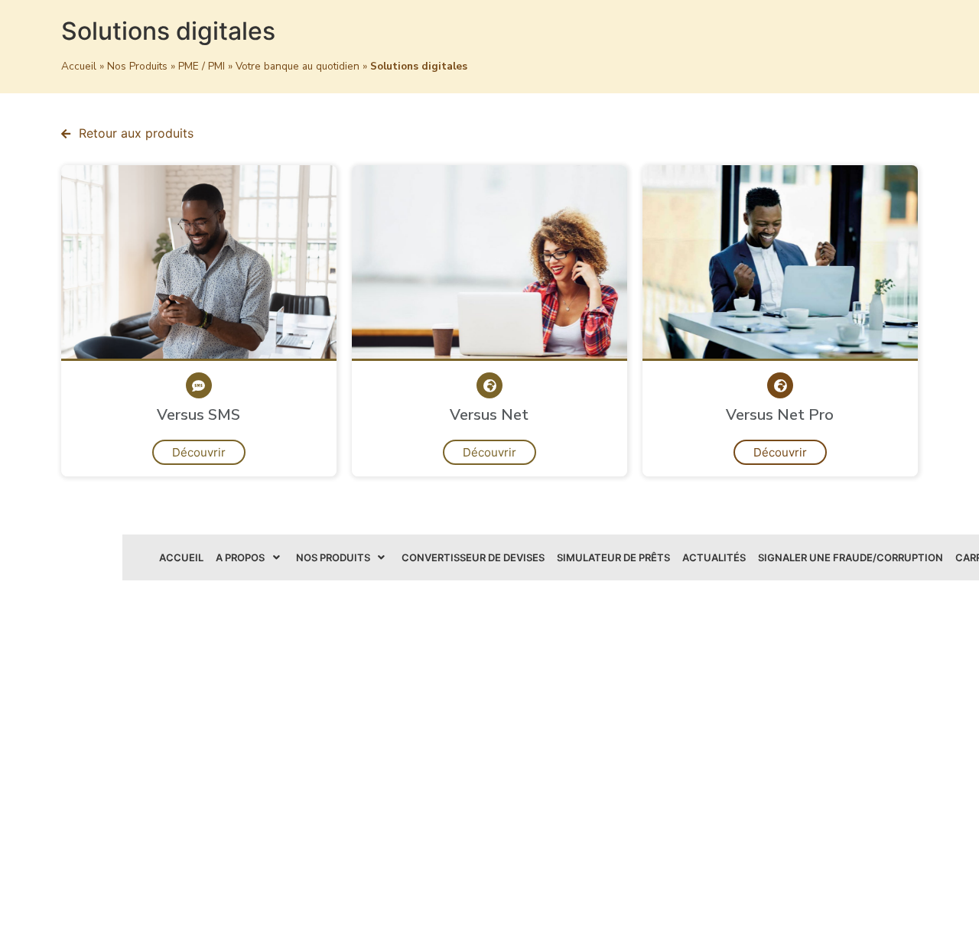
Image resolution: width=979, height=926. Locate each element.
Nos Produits (137, 66)
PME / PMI (201, 66)
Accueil (78, 66)
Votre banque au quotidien (297, 66)
